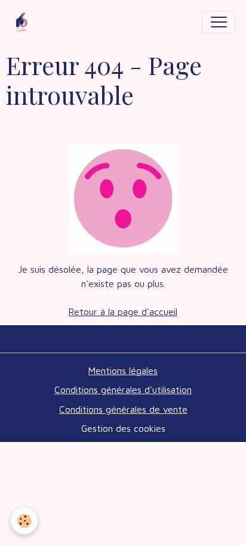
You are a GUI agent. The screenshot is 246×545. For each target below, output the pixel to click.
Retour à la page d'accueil (123, 311)
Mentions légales (123, 370)
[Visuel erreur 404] (123, 197)
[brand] (24, 22)
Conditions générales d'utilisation (123, 389)
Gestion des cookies (123, 428)
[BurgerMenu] (218, 22)
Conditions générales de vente (123, 409)
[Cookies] (24, 520)
